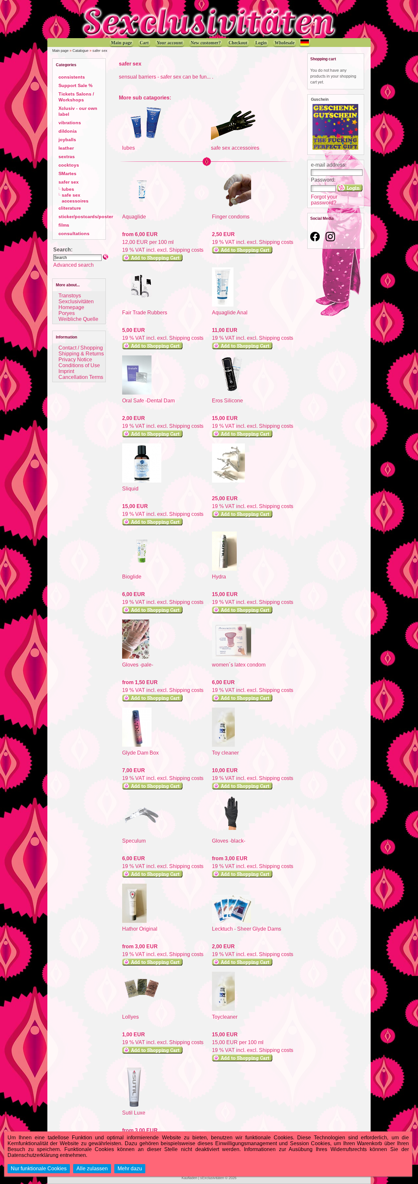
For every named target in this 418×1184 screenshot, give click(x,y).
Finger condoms (230, 216)
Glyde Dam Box (140, 753)
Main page (60, 50)
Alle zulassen (92, 1168)
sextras (66, 156)
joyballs (67, 139)
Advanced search (73, 265)
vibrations (69, 122)
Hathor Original (139, 929)
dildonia (67, 131)
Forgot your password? (324, 199)
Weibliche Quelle (78, 319)
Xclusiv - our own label (77, 111)
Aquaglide (134, 216)
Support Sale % (75, 85)
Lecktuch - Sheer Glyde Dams (246, 929)
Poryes (66, 313)
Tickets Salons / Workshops (76, 96)
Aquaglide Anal (230, 312)
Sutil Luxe (133, 1113)
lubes (68, 189)
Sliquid (130, 488)
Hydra (219, 576)
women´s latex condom (238, 664)
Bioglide (131, 576)
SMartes (67, 173)
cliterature (69, 208)
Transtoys (69, 295)
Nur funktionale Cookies (39, 1168)
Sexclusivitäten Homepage (76, 304)
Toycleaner (224, 1017)
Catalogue (80, 50)
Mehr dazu (130, 1168)
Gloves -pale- (137, 664)
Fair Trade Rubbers (144, 312)
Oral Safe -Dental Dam (148, 400)
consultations (73, 233)
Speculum (134, 841)
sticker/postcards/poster (85, 216)
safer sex (99, 50)
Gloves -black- (228, 841)
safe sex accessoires (75, 197)
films (63, 225)
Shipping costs (186, 250)
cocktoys (68, 165)
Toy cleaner (225, 753)
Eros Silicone (227, 400)
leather (66, 148)
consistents (71, 77)
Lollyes (130, 1017)
